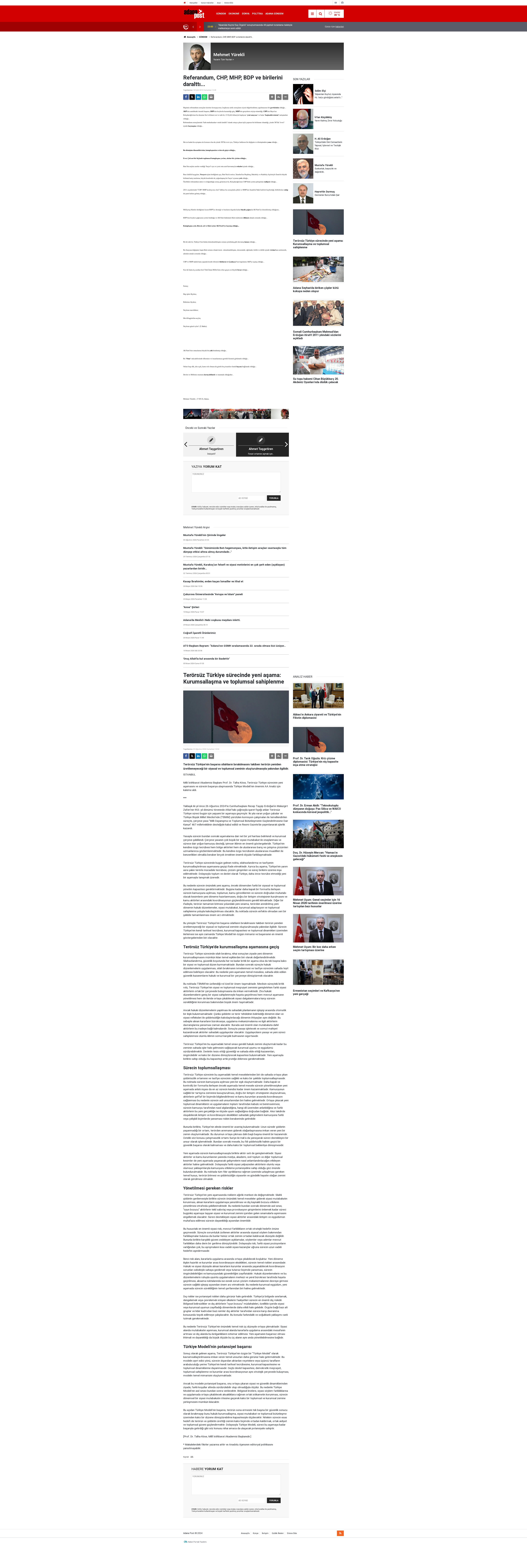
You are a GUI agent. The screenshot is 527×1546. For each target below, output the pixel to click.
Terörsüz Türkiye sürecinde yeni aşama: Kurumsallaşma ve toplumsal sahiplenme (256, 26)
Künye (255, 1533)
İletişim (265, 1533)
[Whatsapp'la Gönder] (204, 97)
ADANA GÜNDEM (274, 13)
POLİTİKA (257, 13)
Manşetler (193, 3)
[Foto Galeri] (342, 2)
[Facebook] (186, 97)
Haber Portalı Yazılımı (197, 1542)
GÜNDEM (221, 13)
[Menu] (312, 13)
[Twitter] (192, 97)
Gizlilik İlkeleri (278, 1533)
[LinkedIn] (198, 97)
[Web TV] (335, 2)
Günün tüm (334, 26)
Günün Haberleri (207, 3)
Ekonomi (234, 13)
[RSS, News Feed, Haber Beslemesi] (340, 1533)
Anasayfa (191, 37)
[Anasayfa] (184, 3)
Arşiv (219, 3)
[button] (272, 97)
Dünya (245, 13)
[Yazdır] (211, 97)
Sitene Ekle (228, 3)
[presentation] (193, 26)
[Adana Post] (197, 13)
